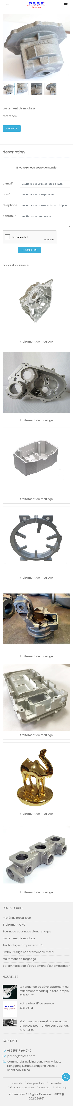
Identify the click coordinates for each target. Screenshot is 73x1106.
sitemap (61, 1087)
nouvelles (56, 1083)
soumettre (29, 250)
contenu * (9, 216)
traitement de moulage (36, 341)
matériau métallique (17, 918)
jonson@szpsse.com (21, 1056)
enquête (11, 128)
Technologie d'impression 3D (23, 945)
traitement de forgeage (19, 959)
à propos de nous (22, 1087)
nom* (6, 194)
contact (45, 1087)
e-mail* (8, 183)
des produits (35, 1083)
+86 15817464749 (19, 1051)
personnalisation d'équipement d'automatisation (36, 966)
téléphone (10, 205)
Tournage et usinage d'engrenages (27, 931)
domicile (16, 1083)
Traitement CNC (14, 925)
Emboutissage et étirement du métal (28, 952)
